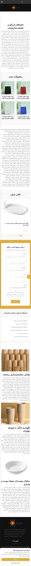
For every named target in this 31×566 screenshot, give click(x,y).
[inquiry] (29, 277)
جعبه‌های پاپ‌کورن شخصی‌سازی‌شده (19, 327)
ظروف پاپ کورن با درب (22, 333)
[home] (15, 7)
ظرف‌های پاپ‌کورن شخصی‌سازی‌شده (19, 330)
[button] (20, 235)
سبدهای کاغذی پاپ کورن (21, 324)
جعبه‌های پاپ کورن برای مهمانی (20, 320)
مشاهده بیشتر (25, 230)
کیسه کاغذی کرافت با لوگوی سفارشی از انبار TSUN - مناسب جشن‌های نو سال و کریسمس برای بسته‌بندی (23, 97)
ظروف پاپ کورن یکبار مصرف (20, 336)
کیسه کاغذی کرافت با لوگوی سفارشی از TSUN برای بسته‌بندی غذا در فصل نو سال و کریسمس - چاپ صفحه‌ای (7, 97)
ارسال (15, 301)
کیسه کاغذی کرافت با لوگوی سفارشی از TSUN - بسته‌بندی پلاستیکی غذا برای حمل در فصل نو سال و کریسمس (23, 117)
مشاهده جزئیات (23, 88)
